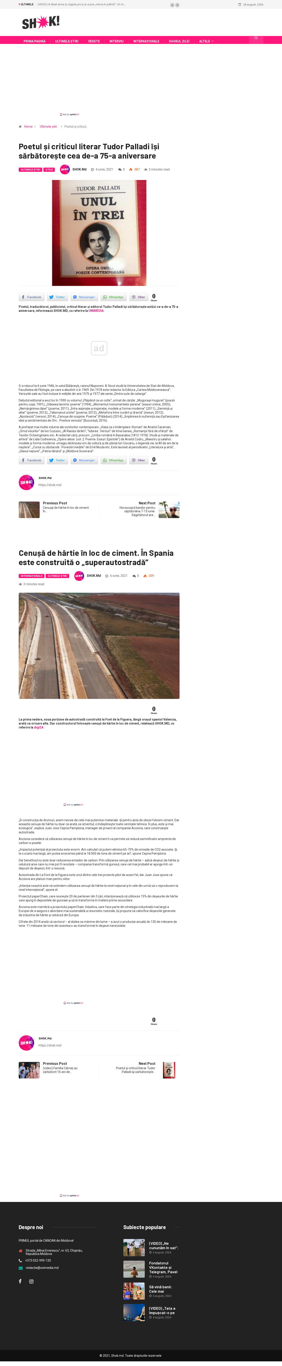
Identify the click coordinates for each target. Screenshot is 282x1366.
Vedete (94, 41)
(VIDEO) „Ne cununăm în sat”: (163, 1245)
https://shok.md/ (50, 485)
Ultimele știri (66, 41)
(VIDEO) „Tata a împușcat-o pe (162, 1310)
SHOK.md (79, 169)
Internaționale (146, 41)
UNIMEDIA (96, 310)
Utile (49, 169)
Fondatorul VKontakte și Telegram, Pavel (163, 1267)
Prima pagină (34, 41)
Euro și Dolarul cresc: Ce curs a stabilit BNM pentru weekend (118, 4)
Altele (204, 41)
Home (28, 126)
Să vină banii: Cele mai (160, 1289)
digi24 (38, 727)
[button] (172, 5)
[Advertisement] (141, 84)
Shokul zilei (179, 41)
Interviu (116, 41)
